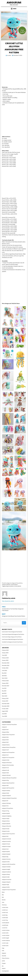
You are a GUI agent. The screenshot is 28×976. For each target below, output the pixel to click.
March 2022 (4, 678)
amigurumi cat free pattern (8, 757)
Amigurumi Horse (6, 821)
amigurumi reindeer (6, 866)
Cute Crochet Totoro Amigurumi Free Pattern (12, 631)
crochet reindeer (5, 935)
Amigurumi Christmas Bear (8, 765)
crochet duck (5, 917)
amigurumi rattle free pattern (8, 864)
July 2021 (4, 688)
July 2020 (4, 713)
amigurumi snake (6, 877)
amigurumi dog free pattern (8, 783)
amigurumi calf (5, 749)
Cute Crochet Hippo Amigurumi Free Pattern (12, 637)
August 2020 (5, 711)
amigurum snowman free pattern (9, 724)
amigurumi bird (5, 739)
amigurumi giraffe (6, 813)
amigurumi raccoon (6, 859)
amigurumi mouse (6, 844)
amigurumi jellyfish (6, 584)
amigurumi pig (5, 856)
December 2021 (5, 685)
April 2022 (4, 675)
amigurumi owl (5, 849)
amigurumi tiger (5, 884)
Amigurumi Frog (5, 811)
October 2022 (5, 668)
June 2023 (4, 655)
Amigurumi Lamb (5, 831)
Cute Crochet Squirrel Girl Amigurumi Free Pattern (13, 634)
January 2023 (5, 660)
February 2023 (5, 657)
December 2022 (5, 663)
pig (2, 966)
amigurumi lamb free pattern (8, 833)
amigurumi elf (5, 800)
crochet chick (5, 907)
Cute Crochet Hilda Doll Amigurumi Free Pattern (12, 639)
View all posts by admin (8, 601)
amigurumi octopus (6, 846)
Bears (3, 892)
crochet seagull (5, 938)
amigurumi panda (6, 851)
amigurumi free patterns (16, 583)
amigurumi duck (5, 793)
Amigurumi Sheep (6, 874)
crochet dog (4, 915)
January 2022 (5, 683)
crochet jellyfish (14, 584)
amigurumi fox (5, 805)
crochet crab (5, 912)
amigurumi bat (5, 729)
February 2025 (5, 650)
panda (3, 960)
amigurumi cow (5, 767)
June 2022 (4, 670)
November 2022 (5, 665)
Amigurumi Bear (5, 732)
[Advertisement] (14, 72)
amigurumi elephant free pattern (9, 798)
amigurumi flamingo (6, 803)
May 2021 (4, 690)
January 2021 (5, 701)
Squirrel (3, 968)
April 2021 (4, 693)
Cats (3, 902)
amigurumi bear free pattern (8, 734)
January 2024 (5, 652)
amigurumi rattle (6, 861)
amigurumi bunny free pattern (8, 747)
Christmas (4, 905)
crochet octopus (5, 930)
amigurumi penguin (6, 854)
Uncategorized (5, 971)
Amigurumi (14, 2)
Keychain (4, 955)
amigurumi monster (6, 841)
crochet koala (5, 925)
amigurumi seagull (6, 869)
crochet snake (5, 943)
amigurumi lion (5, 836)
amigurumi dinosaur (6, 775)
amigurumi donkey (6, 790)
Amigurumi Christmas (7, 762)
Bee (3, 894)
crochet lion (4, 927)
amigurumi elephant (6, 795)
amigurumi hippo (5, 818)
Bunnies (4, 899)
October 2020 (5, 708)
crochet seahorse (6, 940)
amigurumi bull (5, 742)
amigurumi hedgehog (6, 816)
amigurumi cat (5, 755)
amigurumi (8, 583)
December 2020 (5, 703)
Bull (3, 897)
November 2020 (5, 706)
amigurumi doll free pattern (8, 788)
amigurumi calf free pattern (8, 752)
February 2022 (5, 680)
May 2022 (4, 673)
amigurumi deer (5, 772)
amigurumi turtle (6, 887)
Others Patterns (5, 958)
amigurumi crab (5, 770)
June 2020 (4, 716)
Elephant (4, 953)
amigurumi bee (5, 737)
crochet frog (5, 920)
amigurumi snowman (6, 879)
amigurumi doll (5, 785)
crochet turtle (5, 945)
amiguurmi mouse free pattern (9, 889)
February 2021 (5, 698)
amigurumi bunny (6, 744)
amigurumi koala (5, 828)
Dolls (3, 950)
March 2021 (4, 696)
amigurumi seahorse (6, 871)
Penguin (4, 963)
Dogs (3, 948)
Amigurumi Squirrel (6, 882)
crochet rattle (5, 933)
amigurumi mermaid (6, 838)
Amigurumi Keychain (6, 826)
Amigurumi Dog (5, 780)
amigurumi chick (5, 760)
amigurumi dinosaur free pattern (9, 777)
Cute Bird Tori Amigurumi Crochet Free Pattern (12, 642)
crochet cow (5, 910)
